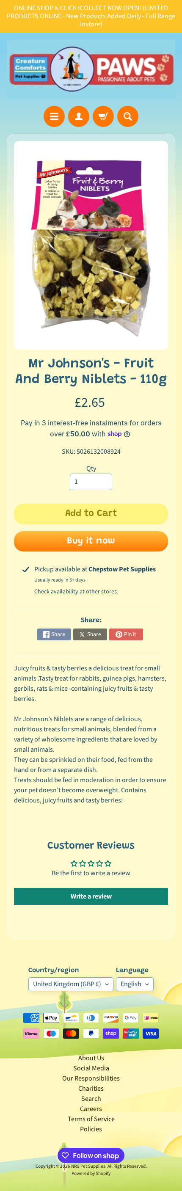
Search (91, 1098)
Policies (91, 1129)
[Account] (78, 116)
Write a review (91, 896)
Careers (91, 1109)
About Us (91, 1058)
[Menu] (54, 116)
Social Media (91, 1068)
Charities (91, 1088)
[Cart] (103, 116)
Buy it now (91, 541)
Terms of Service (91, 1119)
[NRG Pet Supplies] (91, 69)
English (131, 984)
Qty (91, 468)
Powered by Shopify (91, 1173)
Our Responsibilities (91, 1078)
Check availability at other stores (75, 591)
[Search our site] (127, 116)
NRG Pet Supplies (88, 1166)
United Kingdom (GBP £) (67, 984)
